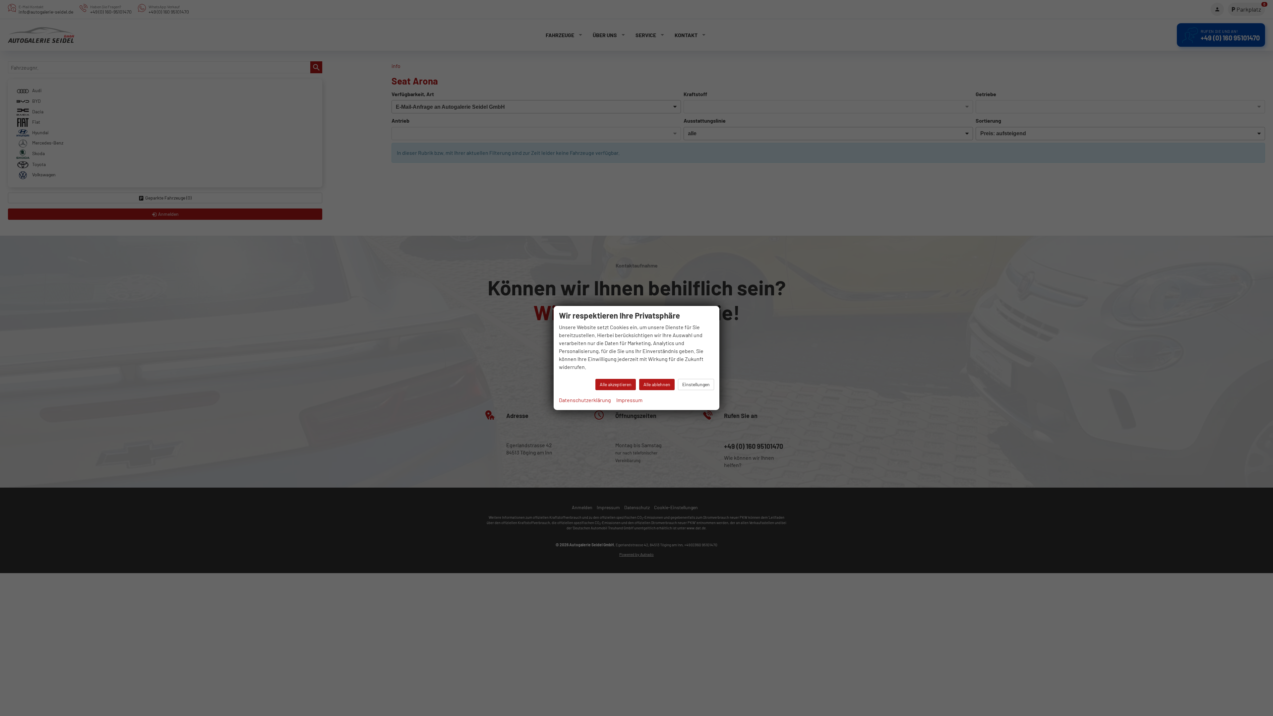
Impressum (629, 400)
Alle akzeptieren (616, 384)
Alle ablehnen (656, 384)
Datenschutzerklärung (585, 400)
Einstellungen (696, 384)
